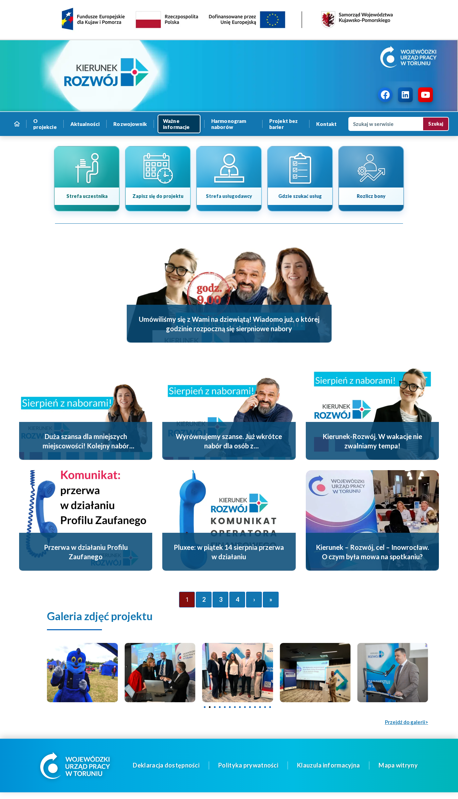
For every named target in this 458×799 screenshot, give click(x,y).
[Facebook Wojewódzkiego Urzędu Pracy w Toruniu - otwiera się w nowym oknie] (385, 94)
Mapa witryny (398, 765)
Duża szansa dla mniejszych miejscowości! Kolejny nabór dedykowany (86, 445)
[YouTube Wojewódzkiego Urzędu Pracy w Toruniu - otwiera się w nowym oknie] (425, 94)
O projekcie (44, 124)
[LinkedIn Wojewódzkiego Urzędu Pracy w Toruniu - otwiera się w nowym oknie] (405, 94)
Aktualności (85, 124)
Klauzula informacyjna (328, 765)
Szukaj (435, 124)
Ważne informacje (176, 124)
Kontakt (326, 124)
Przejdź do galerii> (406, 722)
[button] (205, 707)
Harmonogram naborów (228, 124)
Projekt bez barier (283, 124)
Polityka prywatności (248, 765)
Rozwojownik (130, 124)
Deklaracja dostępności (166, 765)
